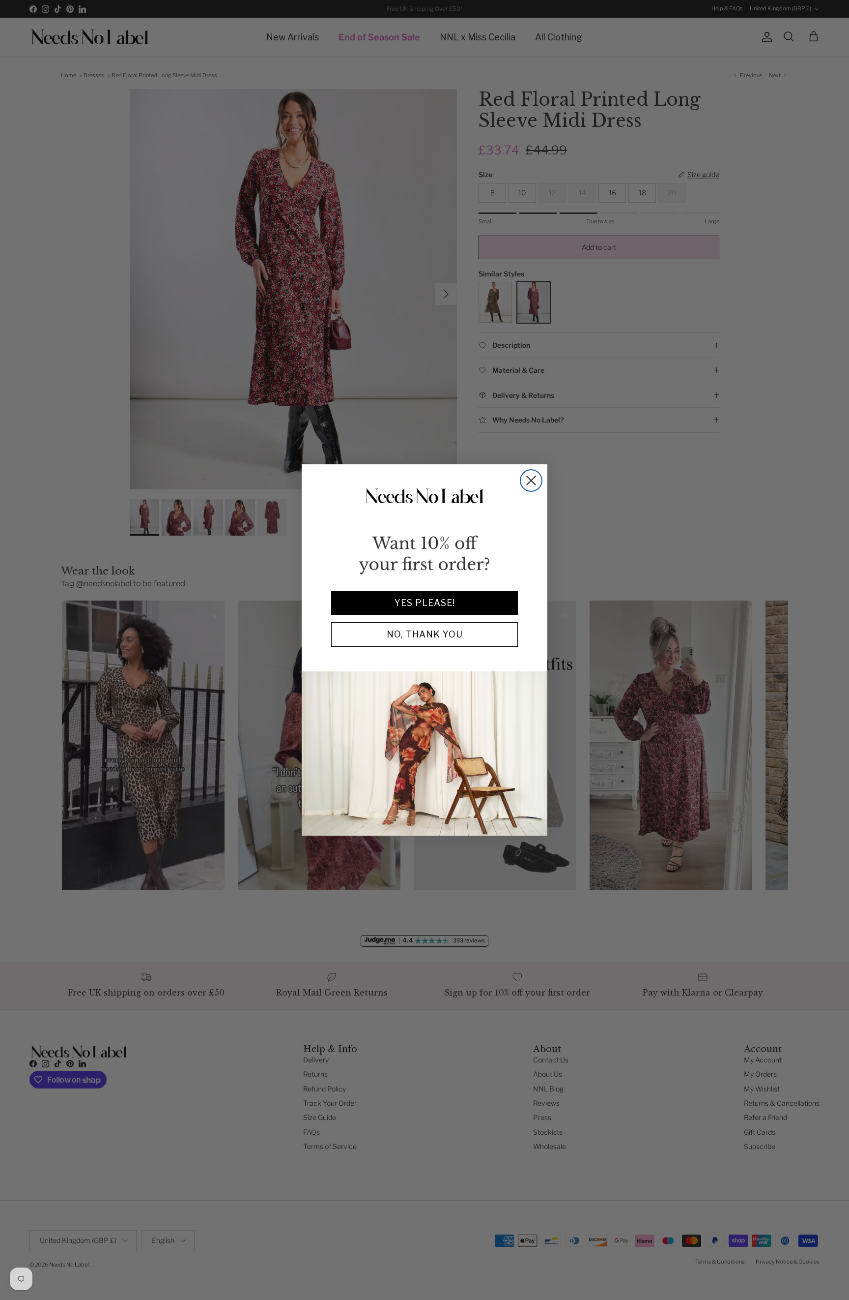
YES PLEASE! (425, 603)
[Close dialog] (531, 480)
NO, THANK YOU (425, 634)
